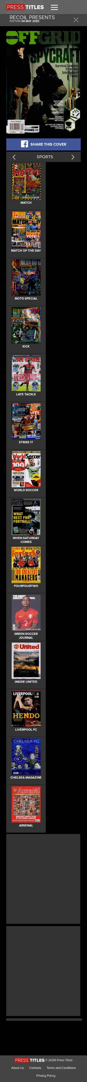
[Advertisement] (43, 878)
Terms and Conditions (61, 1068)
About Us (17, 1068)
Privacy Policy (45, 1076)
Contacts (35, 1068)
